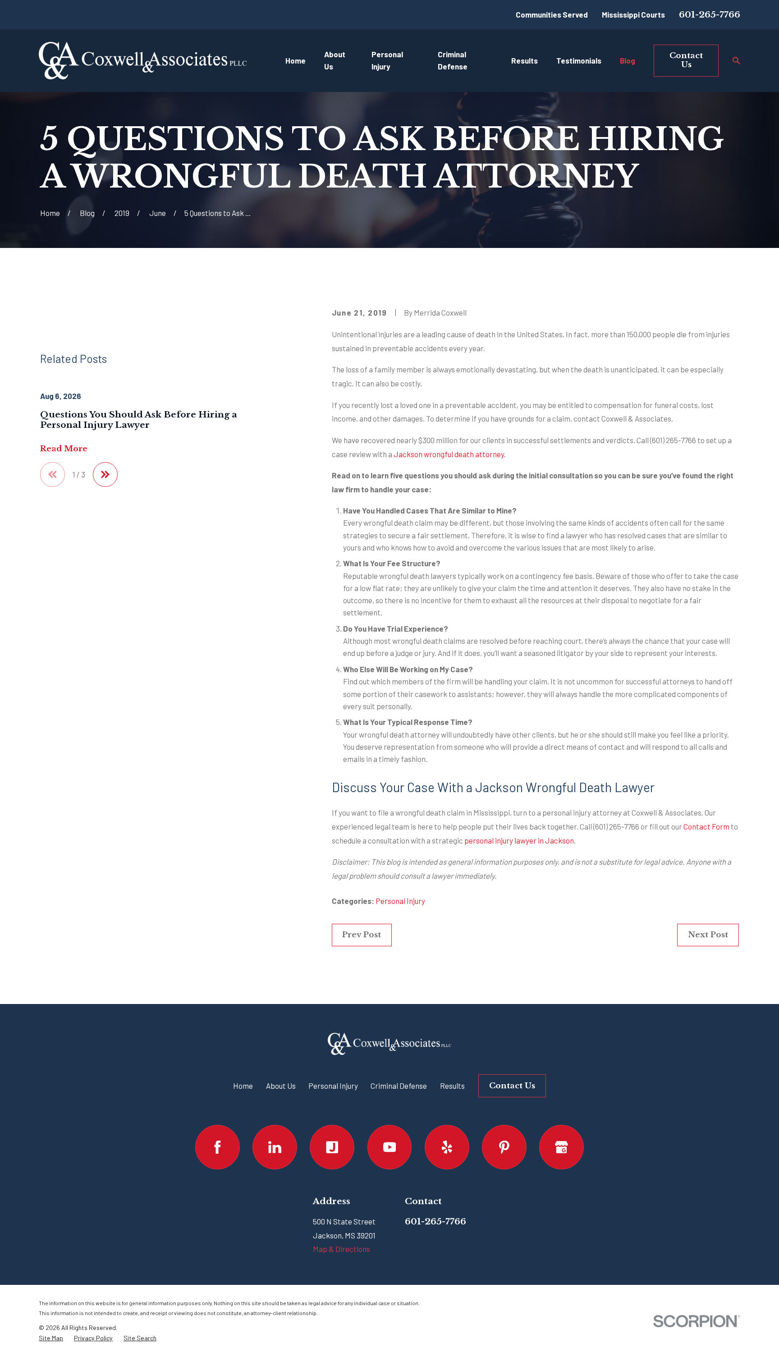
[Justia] (332, 1147)
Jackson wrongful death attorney (449, 453)
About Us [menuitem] (334, 60)
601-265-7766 (709, 14)
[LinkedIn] (274, 1147)
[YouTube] (389, 1147)
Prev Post (361, 935)
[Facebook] (217, 1147)
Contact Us (686, 60)
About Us (281, 1085)
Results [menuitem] (524, 60)
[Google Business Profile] (561, 1147)
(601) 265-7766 (673, 440)
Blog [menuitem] (627, 60)
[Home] (142, 60)
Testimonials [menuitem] (578, 60)
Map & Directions (341, 1248)
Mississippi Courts (633, 14)
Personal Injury (400, 900)
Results (452, 1085)
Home (243, 1085)
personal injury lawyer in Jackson (519, 840)
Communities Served (552, 14)
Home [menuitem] (295, 60)
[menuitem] (51, 1338)
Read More (63, 449)
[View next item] (105, 474)
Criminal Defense (399, 1085)
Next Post (708, 935)
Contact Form (706, 826)
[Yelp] (447, 1147)
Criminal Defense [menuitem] (452, 60)
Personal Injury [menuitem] (387, 60)
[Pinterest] (504, 1147)
